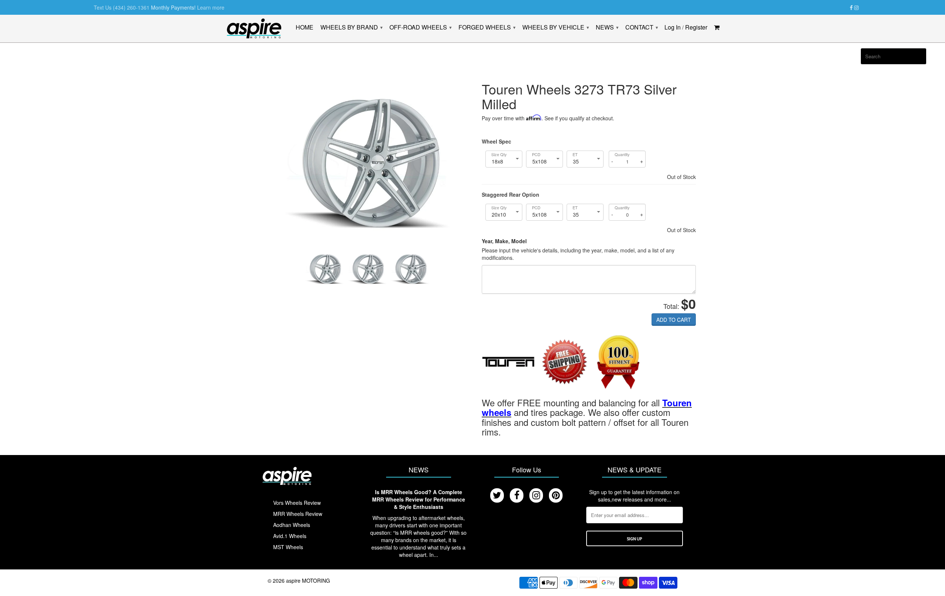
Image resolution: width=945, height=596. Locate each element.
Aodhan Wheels (291, 524)
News (607, 27)
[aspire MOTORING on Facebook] (851, 7)
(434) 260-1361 (131, 7)
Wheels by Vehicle (555, 27)
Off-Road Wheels (420, 27)
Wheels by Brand (351, 27)
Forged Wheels (486, 27)
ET (575, 154)
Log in (672, 27)
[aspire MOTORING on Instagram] (856, 7)
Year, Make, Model (504, 241)
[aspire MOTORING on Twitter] (497, 495)
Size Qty (499, 154)
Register (696, 27)
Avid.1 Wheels (289, 536)
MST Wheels (288, 547)
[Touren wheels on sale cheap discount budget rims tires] (508, 362)
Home (304, 27)
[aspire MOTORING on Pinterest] (556, 495)
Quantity (622, 154)
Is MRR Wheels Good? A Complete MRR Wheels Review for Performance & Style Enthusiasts (418, 499)
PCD (536, 154)
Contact (641, 27)
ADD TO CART (673, 319)
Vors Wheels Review (297, 502)
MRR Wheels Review (297, 513)
